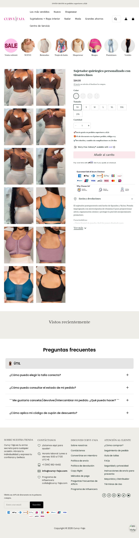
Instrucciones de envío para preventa (119, 472)
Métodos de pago (80, 476)
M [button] (95, 107)
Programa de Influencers (84, 489)
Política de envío (80, 460)
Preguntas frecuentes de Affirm (84, 483)
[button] (76, 96)
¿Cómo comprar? (113, 445)
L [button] (103, 107)
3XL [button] (78, 114)
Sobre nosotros (79, 445)
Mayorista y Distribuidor (116, 479)
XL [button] (112, 107)
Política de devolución (82, 465)
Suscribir (36, 505)
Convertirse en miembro (84, 455)
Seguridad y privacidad (116, 465)
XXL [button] (122, 107)
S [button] (86, 107)
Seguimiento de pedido (116, 450)
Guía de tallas (111, 455)
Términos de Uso (113, 484)
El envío (77, 84)
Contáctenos (78, 450)
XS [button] (77, 107)
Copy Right (77, 470)
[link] (40, 25)
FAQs (107, 460)
